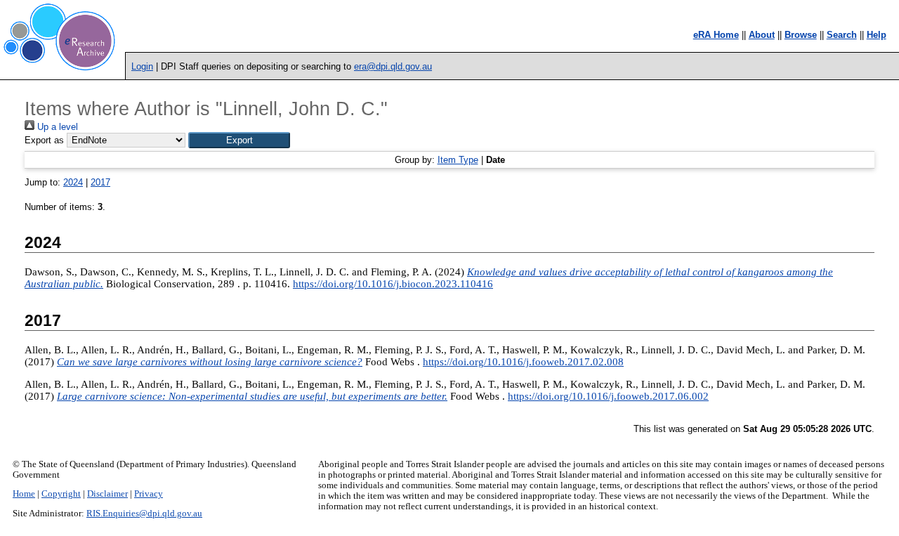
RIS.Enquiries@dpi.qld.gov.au (144, 513)
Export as (44, 140)
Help (876, 35)
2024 (73, 182)
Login (142, 66)
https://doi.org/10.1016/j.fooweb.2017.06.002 (608, 396)
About (762, 35)
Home (24, 494)
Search (842, 35)
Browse (801, 35)
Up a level (56, 127)
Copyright (61, 494)
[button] (239, 140)
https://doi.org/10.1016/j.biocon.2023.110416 (393, 283)
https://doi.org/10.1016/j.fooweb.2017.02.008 (523, 361)
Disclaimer (107, 494)
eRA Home (716, 35)
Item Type (458, 160)
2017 (100, 182)
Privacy (148, 494)
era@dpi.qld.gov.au (393, 66)
